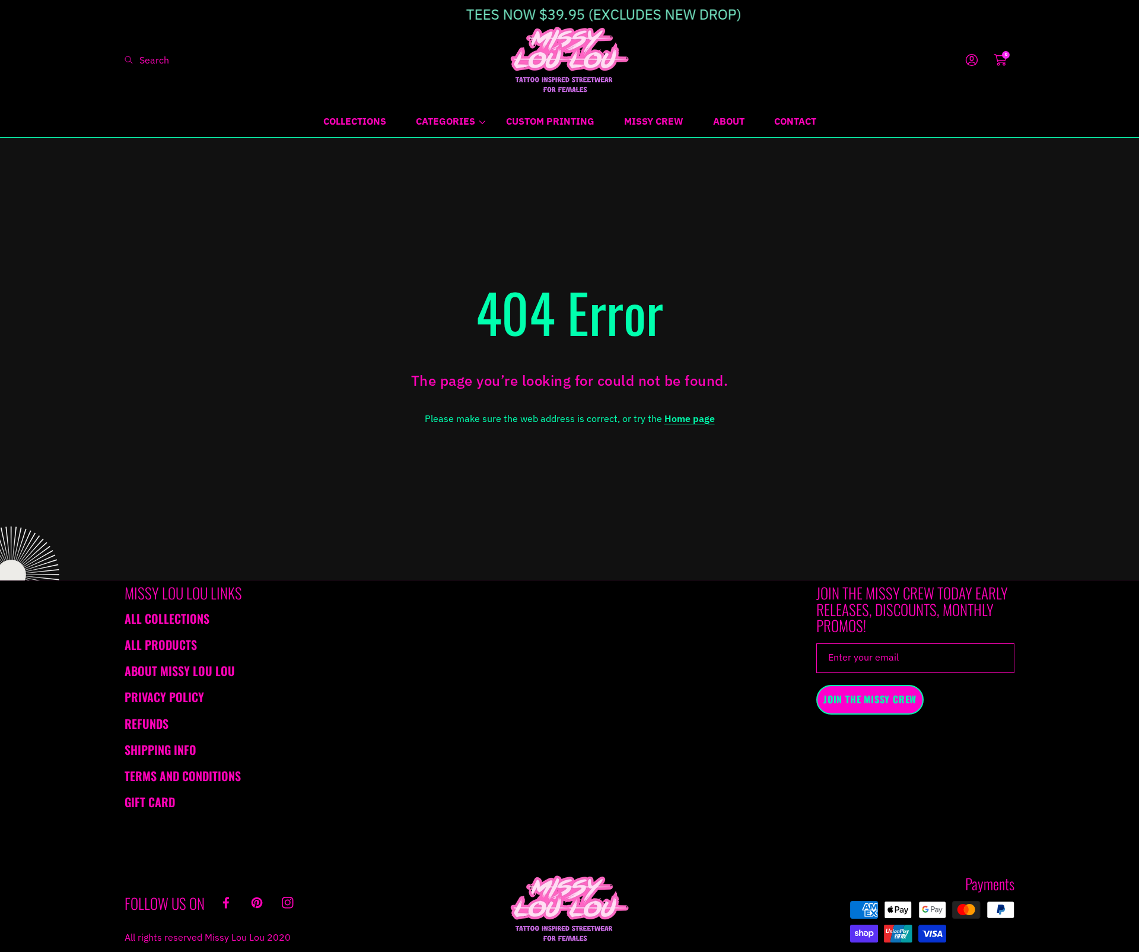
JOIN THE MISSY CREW (870, 699)
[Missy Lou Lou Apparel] (569, 60)
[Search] (132, 60)
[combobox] (172, 60)
